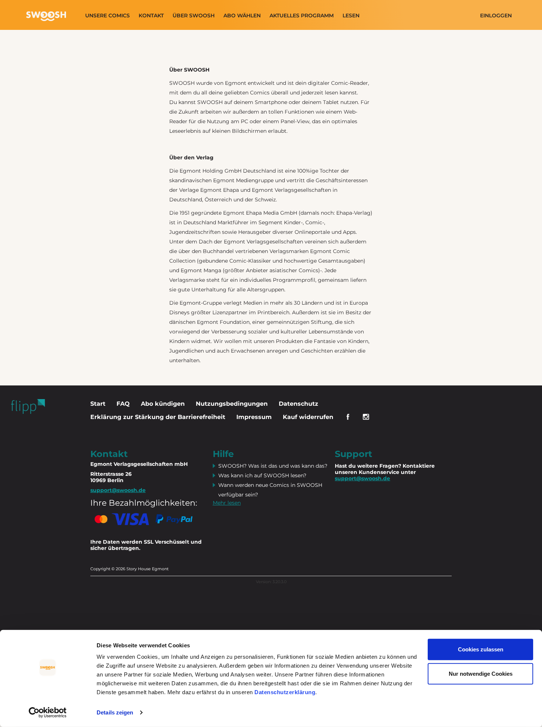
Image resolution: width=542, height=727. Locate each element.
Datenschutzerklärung (284, 692)
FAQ (123, 403)
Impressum (254, 416)
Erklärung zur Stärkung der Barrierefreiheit (157, 416)
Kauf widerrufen (308, 416)
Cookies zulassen (480, 649)
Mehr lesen (227, 502)
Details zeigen (115, 712)
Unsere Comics (107, 16)
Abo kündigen (163, 403)
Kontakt (151, 16)
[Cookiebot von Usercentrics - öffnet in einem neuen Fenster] (47, 712)
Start (97, 403)
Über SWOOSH (194, 16)
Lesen (351, 16)
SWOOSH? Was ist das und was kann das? (272, 466)
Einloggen (496, 16)
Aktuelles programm (302, 16)
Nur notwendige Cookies (481, 673)
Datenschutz (298, 403)
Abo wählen (242, 16)
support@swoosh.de (362, 478)
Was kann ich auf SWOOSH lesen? (262, 475)
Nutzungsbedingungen (232, 403)
